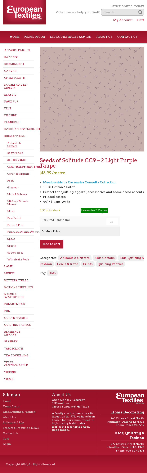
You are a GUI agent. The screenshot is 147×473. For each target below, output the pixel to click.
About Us (104, 36)
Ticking (10, 372)
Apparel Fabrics (17, 50)
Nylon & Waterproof (14, 296)
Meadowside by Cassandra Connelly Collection (79, 182)
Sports (11, 245)
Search (140, 12)
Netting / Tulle (16, 280)
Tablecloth (13, 348)
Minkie (9, 273)
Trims (8, 379)
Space (11, 238)
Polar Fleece (14, 304)
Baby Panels (15, 152)
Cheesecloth (14, 77)
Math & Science (17, 194)
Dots (52, 273)
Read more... (61, 429)
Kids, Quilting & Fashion (70, 36)
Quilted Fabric (16, 318)
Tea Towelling (16, 355)
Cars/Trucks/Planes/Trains (20, 166)
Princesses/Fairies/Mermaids (20, 232)
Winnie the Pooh (18, 259)
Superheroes (15, 252)
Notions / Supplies (18, 287)
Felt (7, 108)
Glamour (13, 187)
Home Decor (34, 36)
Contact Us (127, 36)
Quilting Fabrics (17, 324)
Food (10, 180)
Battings (11, 57)
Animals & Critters (14, 145)
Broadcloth (14, 64)
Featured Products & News (21, 427)
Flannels (11, 122)
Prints (88, 264)
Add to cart (51, 244)
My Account (123, 20)
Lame (8, 266)
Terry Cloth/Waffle (16, 364)
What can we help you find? (78, 12)
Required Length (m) (56, 219)
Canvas (10, 71)
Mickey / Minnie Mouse (17, 203)
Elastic (10, 94)
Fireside (10, 115)
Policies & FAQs (13, 422)
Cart (140, 20)
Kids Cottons (14, 136)
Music (11, 211)
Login (7, 443)
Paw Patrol (14, 218)
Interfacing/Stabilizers (19, 129)
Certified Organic (18, 173)
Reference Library (12, 333)
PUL (7, 311)
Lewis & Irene (67, 264)
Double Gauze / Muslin (16, 86)
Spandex (11, 341)
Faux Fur (11, 101)
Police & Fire (15, 225)
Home (15, 36)
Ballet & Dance (16, 159)
